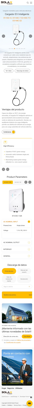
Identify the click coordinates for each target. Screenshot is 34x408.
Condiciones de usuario (13, 342)
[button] (3, 169)
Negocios (10, 388)
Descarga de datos (22, 71)
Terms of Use (17, 405)
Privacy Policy (26, 405)
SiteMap (9, 405)
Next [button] (23, 182)
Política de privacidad (23, 340)
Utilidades (18, 388)
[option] (22, 34)
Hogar (4, 388)
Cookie (3, 405)
